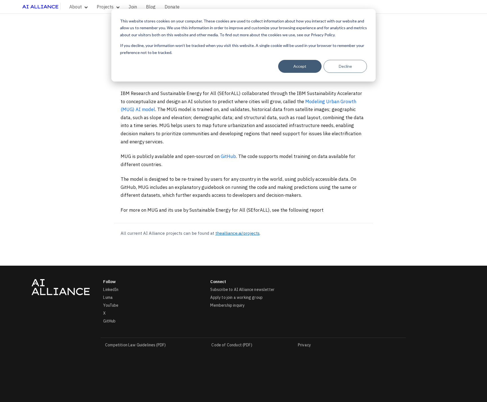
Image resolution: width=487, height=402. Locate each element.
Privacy (304, 344)
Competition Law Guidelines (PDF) (135, 344)
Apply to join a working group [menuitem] (236, 297)
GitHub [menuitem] (109, 321)
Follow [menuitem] (109, 281)
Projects (105, 7)
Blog (151, 7)
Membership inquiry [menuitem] (227, 305)
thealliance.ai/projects (237, 233)
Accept (299, 66)
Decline (345, 66)
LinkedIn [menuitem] (110, 289)
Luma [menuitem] (108, 297)
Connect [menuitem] (218, 281)
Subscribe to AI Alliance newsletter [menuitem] (242, 289)
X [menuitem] (104, 313)
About (75, 7)
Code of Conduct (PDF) (231, 344)
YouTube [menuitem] (110, 305)
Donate (172, 7)
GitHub (228, 156)
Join (133, 7)
